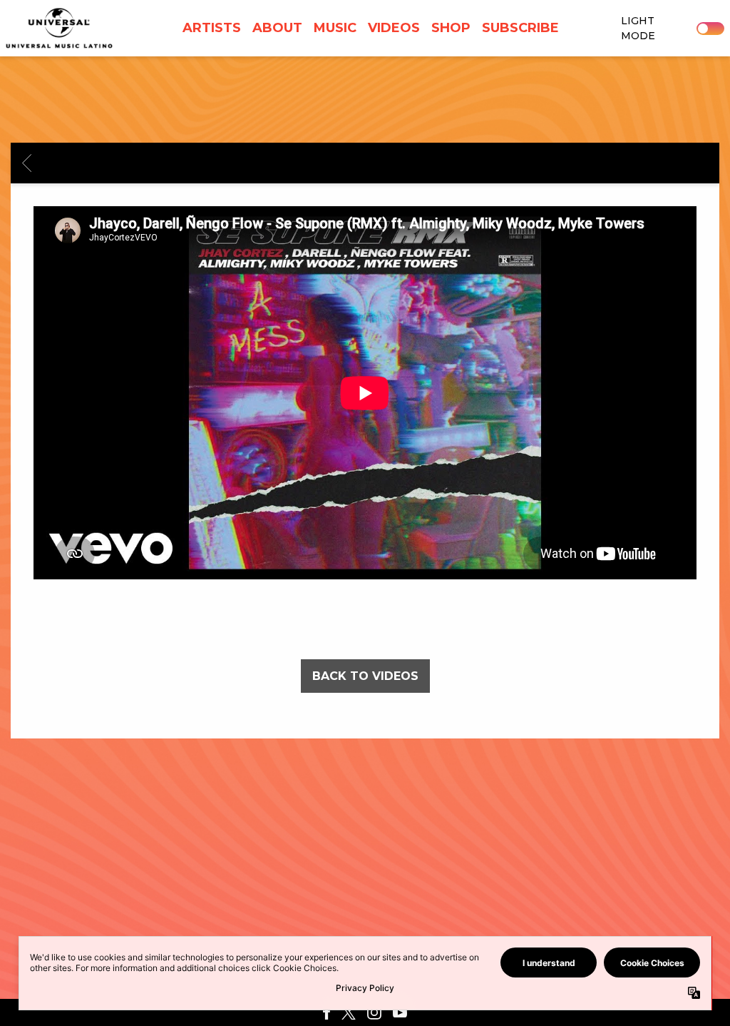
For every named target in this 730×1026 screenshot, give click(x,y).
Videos (394, 28)
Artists (211, 28)
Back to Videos (365, 676)
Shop (451, 28)
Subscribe (520, 28)
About (277, 28)
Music (335, 28)
